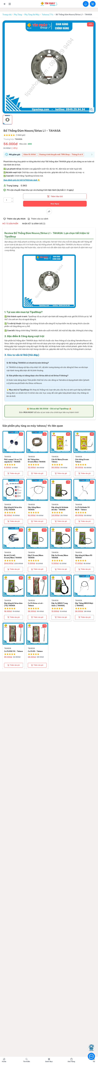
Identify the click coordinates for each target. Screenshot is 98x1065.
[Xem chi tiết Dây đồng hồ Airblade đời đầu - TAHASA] (61, 490)
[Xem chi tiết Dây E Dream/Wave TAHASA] (37, 538)
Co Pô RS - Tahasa (35, 651)
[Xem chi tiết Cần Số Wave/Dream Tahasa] (61, 442)
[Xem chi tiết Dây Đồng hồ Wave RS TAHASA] (84, 538)
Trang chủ (6, 14)
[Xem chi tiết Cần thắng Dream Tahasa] (84, 442)
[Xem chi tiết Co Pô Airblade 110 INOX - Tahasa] (84, 490)
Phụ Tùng (18, 14)
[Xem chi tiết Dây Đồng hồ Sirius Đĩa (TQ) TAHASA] (13, 490)
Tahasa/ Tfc (47, 14)
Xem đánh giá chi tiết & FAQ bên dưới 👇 (21, 180)
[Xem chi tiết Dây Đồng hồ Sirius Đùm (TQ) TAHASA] (13, 586)
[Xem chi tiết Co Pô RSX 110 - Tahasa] (13, 634)
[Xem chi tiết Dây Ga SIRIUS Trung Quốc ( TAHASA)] (61, 586)
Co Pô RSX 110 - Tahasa (13, 651)
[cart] (93, 4)
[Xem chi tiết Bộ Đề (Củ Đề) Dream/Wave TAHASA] (13, 538)
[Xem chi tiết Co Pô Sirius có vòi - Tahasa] (37, 586)
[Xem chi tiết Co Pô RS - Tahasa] (37, 634)
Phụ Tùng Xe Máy (31, 14)
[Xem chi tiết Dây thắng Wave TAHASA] (37, 490)
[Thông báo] (86, 4)
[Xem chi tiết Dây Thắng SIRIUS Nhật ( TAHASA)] (84, 586)
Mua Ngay (55, 204)
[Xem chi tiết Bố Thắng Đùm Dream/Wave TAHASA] (37, 442)
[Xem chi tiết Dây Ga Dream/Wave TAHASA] (61, 538)
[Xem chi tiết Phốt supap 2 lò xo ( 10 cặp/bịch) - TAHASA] (13, 442)
